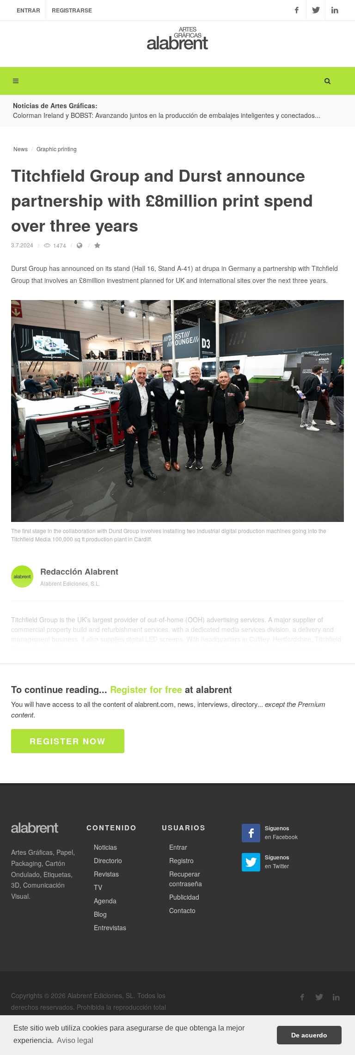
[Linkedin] (334, 10)
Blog (100, 914)
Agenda (105, 900)
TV (98, 887)
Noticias (105, 847)
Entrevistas (110, 927)
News (20, 149)
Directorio (108, 860)
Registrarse (72, 10)
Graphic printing (57, 149)
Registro (181, 860)
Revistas (106, 873)
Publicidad (184, 897)
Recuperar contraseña (185, 878)
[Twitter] (315, 10)
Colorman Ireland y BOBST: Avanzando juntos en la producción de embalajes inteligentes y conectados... (166, 115)
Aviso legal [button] (75, 1040)
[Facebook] (297, 10)
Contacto (182, 910)
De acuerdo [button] (309, 1035)
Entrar (28, 10)
